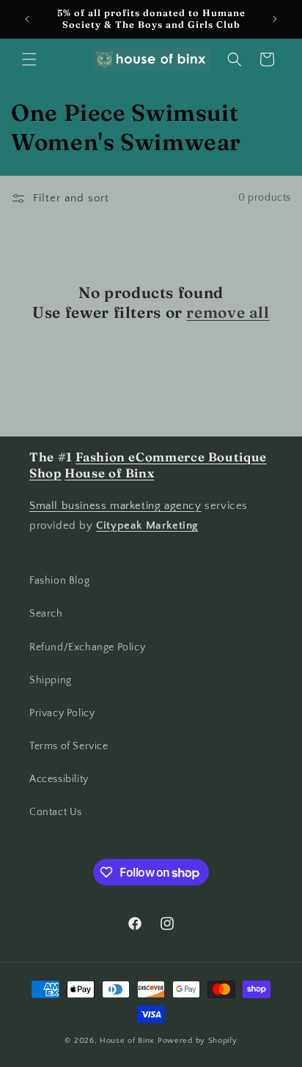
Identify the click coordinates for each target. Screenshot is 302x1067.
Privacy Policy (62, 713)
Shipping (50, 680)
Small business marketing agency (115, 505)
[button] (29, 59)
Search (46, 614)
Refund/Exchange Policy (87, 647)
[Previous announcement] (27, 19)
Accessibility (59, 779)
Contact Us (55, 812)
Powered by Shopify (197, 1040)
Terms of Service (68, 746)
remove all (227, 311)
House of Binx (129, 1040)
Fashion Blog (59, 581)
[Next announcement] (275, 19)
